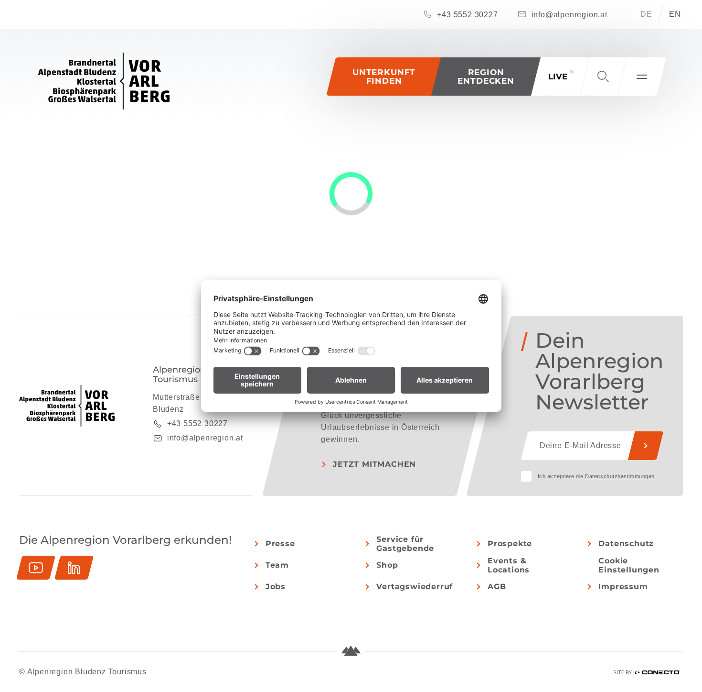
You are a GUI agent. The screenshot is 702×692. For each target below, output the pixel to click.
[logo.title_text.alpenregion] (104, 81)
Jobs (276, 586)
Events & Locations (509, 565)
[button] (486, 76)
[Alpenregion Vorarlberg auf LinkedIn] (74, 568)
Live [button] (557, 76)
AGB (497, 586)
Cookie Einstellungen (628, 565)
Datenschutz (626, 543)
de (646, 14)
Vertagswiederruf (414, 586)
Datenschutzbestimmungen (620, 476)
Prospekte (510, 543)
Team (277, 565)
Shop (387, 565)
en (675, 14)
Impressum (623, 586)
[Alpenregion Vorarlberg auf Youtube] (36, 568)
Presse (280, 543)
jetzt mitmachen (374, 464)
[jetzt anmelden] (645, 445)
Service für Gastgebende (405, 544)
